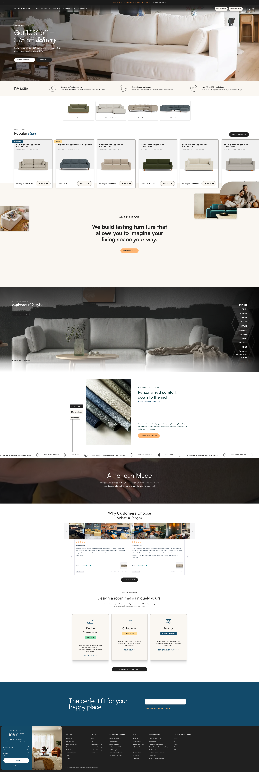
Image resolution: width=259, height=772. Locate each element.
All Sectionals (137, 741)
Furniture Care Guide (115, 747)
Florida (176, 747)
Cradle (176, 744)
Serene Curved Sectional (156, 758)
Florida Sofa (152, 750)
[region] (129, 531)
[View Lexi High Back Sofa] (179, 566)
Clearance (136, 758)
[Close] (258, 1)
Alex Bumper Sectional (156, 744)
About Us (69, 738)
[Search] (249, 9)
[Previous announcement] (3, 2)
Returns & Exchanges (97, 747)
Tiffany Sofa (152, 755)
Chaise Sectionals (138, 744)
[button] (24, 59)
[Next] (187, 557)
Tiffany (176, 750)
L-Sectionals (136, 747)
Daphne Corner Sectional (156, 752)
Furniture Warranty (96, 750)
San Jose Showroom (72, 747)
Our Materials (70, 741)
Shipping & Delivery (96, 744)
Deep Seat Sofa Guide (115, 752)
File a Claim (94, 752)
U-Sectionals (137, 750)
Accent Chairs (137, 752)
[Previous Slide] (66, 531)
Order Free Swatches (115, 738)
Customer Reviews (69, 8)
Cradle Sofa (152, 741)
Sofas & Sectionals (42, 8)
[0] (253, 9)
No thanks (16, 766)
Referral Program (71, 752)
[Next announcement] (255, 2)
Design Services (113, 741)
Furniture (82, 8)
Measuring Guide (114, 744)
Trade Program (70, 750)
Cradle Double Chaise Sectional (158, 747)
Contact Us (94, 738)
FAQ (92, 741)
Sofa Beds (136, 755)
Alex (175, 741)
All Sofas (135, 738)
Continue (16, 760)
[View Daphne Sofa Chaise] (123, 566)
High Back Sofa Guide (115, 755)
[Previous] (71, 557)
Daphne (176, 738)
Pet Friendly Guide (114, 750)
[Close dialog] (59, 728)
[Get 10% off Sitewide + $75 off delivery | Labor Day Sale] (129, 2)
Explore (56, 8)
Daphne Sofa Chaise (155, 738)
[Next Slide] (192, 531)
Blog (67, 755)
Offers (68, 758)
